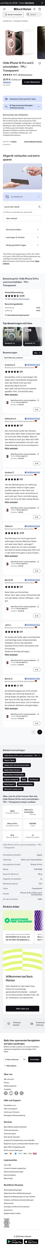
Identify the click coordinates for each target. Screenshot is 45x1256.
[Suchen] (28, 14)
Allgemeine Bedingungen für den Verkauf (19, 1197)
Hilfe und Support (10, 1109)
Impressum (8, 1210)
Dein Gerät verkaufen (12, 1137)
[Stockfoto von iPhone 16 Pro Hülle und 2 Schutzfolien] (19, 42)
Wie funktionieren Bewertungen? (18, 315)
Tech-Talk (7, 1165)
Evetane (13, 141)
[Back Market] (22, 9)
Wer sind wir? (9, 1079)
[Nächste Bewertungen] (39, 732)
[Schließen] (42, 3)
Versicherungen (10, 1133)
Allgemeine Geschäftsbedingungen (17, 1193)
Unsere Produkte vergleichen (15, 1168)
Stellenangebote (10, 1086)
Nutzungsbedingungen (13, 1190)
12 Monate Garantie (11, 1130)
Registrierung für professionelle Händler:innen (21, 1144)
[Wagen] (39, 9)
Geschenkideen (10, 1175)
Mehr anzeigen (11, 394)
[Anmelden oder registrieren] (34, 9)
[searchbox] (35, 14)
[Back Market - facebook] (16, 1093)
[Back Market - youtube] (11, 1093)
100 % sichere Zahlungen (13, 1150)
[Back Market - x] (22, 1093)
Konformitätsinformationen (33, 141)
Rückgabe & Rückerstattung (14, 1115)
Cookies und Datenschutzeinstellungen (19, 1200)
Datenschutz (9, 1203)
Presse (6, 1082)
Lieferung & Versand (11, 1112)
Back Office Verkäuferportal (14, 1147)
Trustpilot (7, 1089)
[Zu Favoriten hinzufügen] (39, 63)
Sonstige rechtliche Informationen (17, 1207)
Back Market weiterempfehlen (15, 1127)
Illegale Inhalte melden (12, 1213)
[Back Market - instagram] (6, 1093)
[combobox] (22, 207)
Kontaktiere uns (10, 1105)
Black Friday (8, 1178)
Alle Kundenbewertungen (13, 1172)
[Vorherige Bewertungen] (33, 732)
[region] (22, 337)
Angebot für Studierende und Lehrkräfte (19, 1140)
